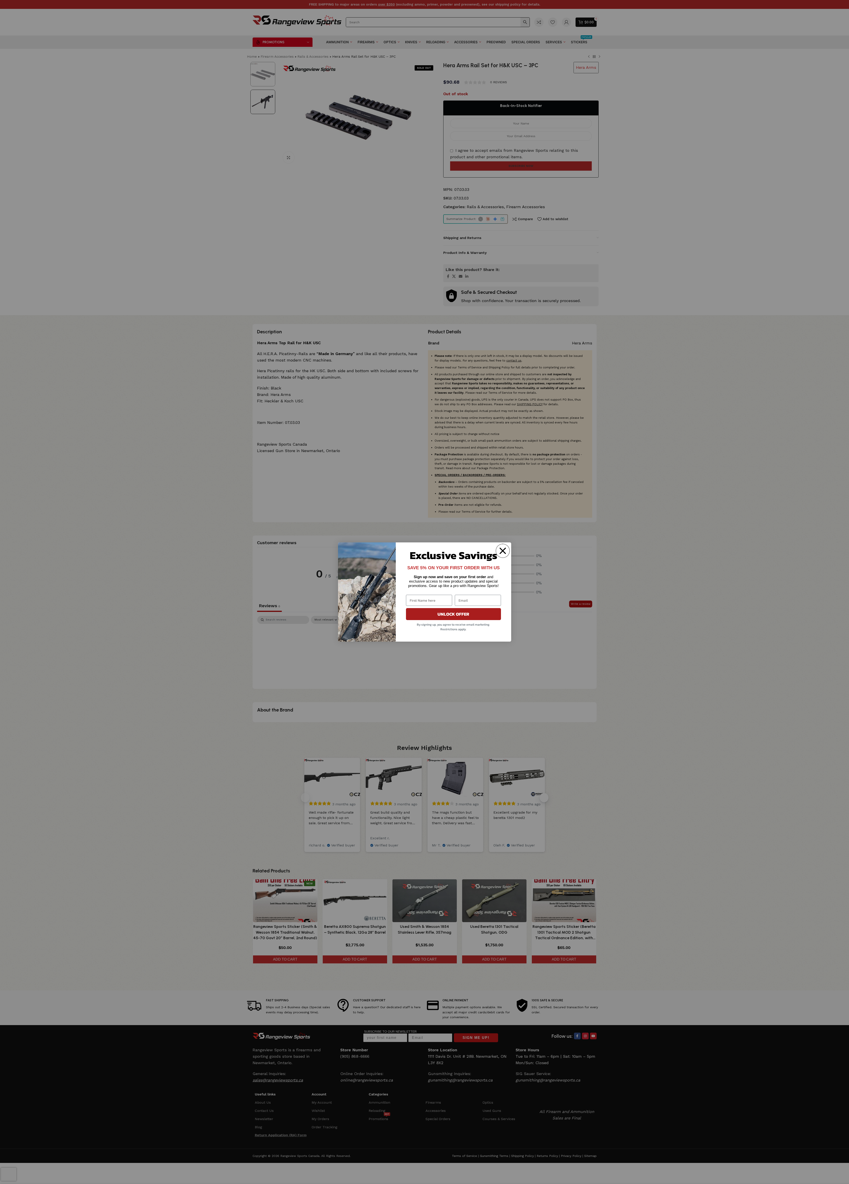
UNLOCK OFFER (453, 614)
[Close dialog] (502, 550)
